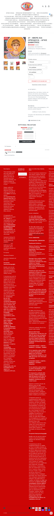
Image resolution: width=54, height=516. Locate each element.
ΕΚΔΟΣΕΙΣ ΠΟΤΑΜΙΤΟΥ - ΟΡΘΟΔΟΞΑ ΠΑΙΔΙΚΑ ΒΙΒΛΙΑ (18, 512)
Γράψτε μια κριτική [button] (27, 141)
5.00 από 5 (30, 127)
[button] (31, 44)
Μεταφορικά (43, 53)
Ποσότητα (30, 74)
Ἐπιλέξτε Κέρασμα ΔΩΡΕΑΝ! (35, 69)
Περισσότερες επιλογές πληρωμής (39, 84)
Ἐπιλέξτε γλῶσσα (32, 59)
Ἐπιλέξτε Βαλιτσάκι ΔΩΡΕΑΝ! (35, 65)
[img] (8, 150)
